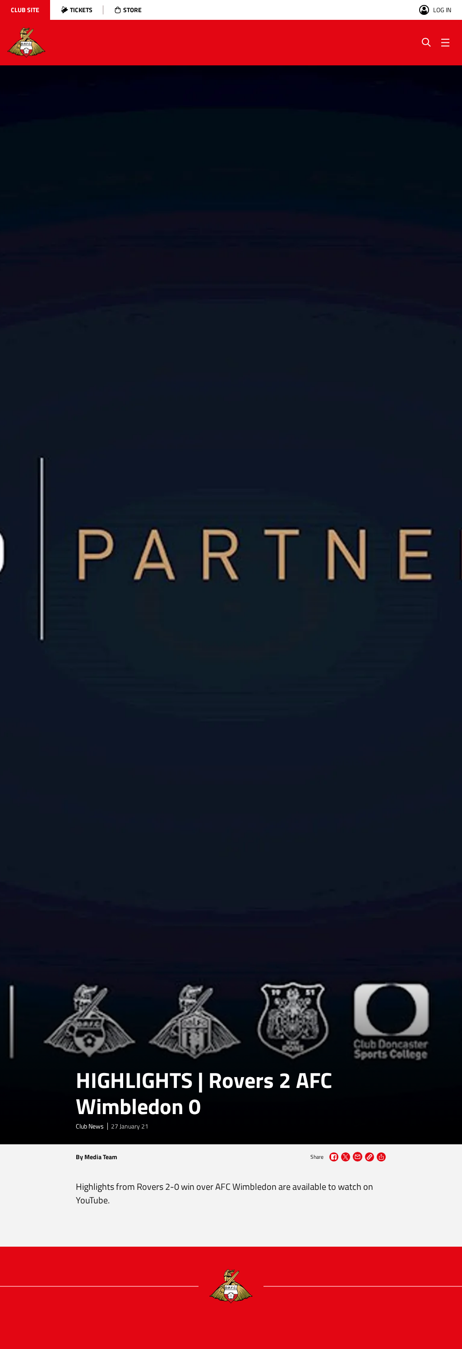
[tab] (25, 10)
